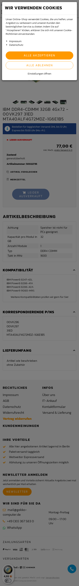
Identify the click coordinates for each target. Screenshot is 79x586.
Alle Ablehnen (39, 65)
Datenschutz (16, 45)
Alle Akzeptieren (39, 55)
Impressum (15, 41)
